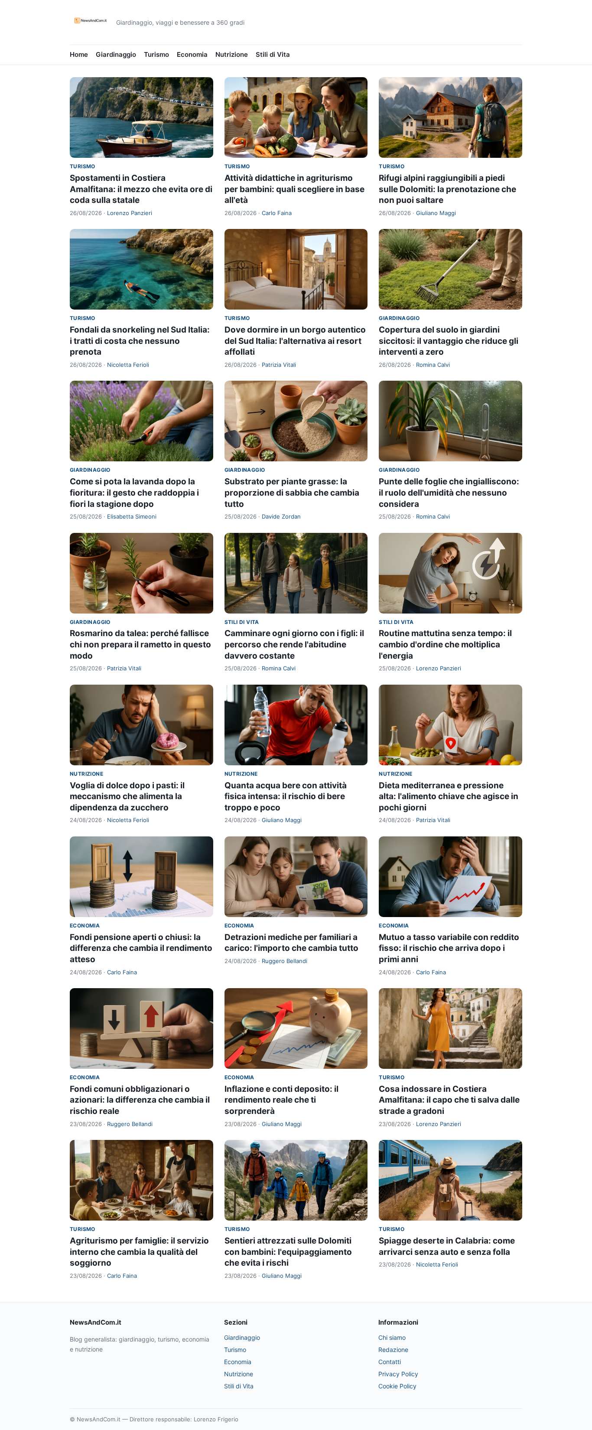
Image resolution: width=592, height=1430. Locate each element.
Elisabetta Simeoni (131, 516)
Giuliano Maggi (436, 212)
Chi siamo (392, 1337)
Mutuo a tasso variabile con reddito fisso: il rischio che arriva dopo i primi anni (449, 948)
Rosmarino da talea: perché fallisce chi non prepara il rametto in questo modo (140, 644)
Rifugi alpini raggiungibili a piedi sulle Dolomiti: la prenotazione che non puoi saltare (447, 189)
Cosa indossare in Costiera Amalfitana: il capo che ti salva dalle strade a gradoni (449, 1100)
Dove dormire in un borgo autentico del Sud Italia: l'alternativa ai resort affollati (295, 341)
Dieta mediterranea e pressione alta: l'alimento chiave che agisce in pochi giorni (448, 796)
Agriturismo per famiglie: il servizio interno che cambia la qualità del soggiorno (139, 1252)
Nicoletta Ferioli (128, 364)
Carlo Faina (277, 212)
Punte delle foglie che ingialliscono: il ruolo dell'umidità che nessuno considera (449, 493)
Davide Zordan (281, 516)
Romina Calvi (433, 364)
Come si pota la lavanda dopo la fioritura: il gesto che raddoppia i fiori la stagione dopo (134, 493)
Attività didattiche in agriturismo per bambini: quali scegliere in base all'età (294, 189)
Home (79, 54)
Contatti (389, 1361)
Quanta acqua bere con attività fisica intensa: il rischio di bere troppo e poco (285, 796)
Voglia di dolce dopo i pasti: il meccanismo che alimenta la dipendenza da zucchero (127, 796)
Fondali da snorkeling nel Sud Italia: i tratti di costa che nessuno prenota (140, 341)
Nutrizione (231, 54)
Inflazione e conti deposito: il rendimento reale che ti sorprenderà (281, 1100)
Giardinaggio (116, 54)
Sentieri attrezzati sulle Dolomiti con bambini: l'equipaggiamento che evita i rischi (288, 1252)
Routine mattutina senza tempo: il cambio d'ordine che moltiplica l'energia (445, 644)
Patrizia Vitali (279, 364)
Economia (192, 54)
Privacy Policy (398, 1374)
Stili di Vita (273, 54)
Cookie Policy (397, 1386)
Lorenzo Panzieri (129, 212)
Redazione (393, 1349)
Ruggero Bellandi (284, 960)
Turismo (156, 54)
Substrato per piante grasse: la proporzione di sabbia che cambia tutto (291, 493)
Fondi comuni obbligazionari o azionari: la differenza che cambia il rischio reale (140, 1100)
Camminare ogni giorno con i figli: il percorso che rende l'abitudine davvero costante (294, 644)
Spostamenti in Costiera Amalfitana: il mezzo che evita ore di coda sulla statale (141, 189)
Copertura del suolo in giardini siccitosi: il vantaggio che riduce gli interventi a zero (448, 341)
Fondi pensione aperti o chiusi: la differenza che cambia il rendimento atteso (141, 948)
